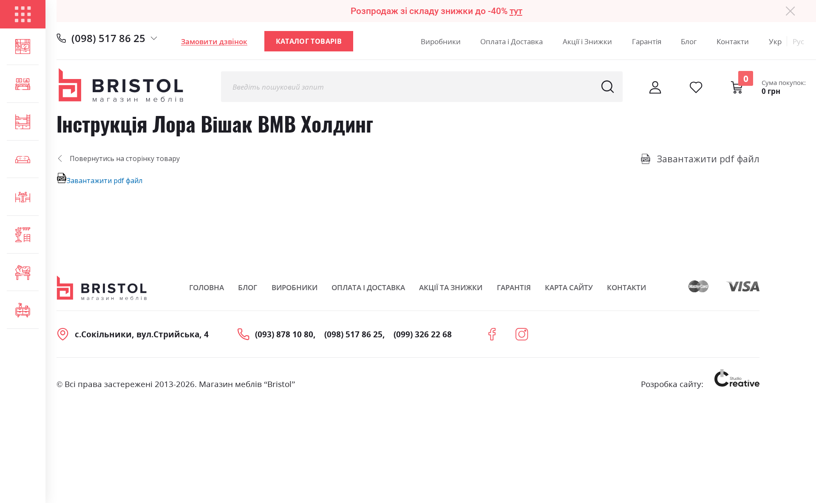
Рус (798, 41)
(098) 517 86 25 (108, 38)
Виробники (441, 41)
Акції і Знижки (587, 41)
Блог (689, 41)
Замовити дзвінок (214, 41)
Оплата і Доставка (511, 41)
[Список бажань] (696, 87)
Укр (775, 41)
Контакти (733, 41)
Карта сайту (569, 287)
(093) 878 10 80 (284, 334)
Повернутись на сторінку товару (125, 158)
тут (516, 11)
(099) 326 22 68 (423, 334)
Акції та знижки (450, 287)
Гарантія (646, 41)
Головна (206, 287)
